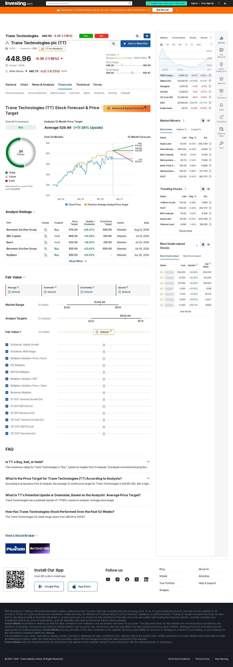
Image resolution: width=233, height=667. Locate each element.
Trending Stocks (171, 188)
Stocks (203, 37)
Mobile (163, 576)
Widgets (164, 590)
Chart (24, 84)
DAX (162, 102)
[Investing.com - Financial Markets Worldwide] (18, 3)
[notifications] (219, 3)
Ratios (87, 93)
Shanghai (164, 86)
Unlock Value (140, 58)
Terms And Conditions (179, 659)
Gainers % (182, 129)
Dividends (99, 93)
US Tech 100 (166, 97)
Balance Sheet (58, 93)
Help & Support (207, 583)
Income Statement (37, 93)
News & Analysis (43, 84)
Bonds (193, 37)
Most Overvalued (192, 256)
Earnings (112, 93)
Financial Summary (14, 93)
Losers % (196, 129)
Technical (82, 84)
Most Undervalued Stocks (172, 245)
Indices (164, 37)
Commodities (178, 37)
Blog (162, 569)
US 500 (164, 91)
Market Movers (170, 120)
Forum (97, 84)
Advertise (204, 576)
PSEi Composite (168, 75)
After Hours (16, 71)
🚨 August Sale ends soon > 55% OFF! (166, 3)
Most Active (166, 129)
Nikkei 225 (165, 80)
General (10, 84)
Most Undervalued (169, 256)
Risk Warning (221, 659)
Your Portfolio (167, 583)
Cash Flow (74, 93)
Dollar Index (166, 108)
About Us (204, 569)
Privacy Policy (203, 659)
